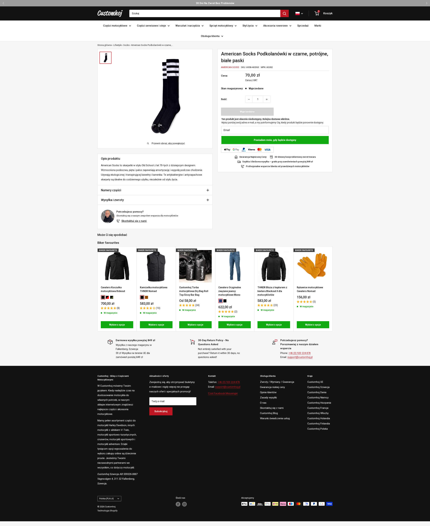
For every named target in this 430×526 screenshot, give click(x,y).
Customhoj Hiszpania (319, 402)
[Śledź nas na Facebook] (178, 504)
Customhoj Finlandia (318, 423)
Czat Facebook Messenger (223, 393)
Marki (317, 25)
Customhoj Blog (269, 413)
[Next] (333, 289)
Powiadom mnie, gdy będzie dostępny (275, 140)
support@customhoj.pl (300, 357)
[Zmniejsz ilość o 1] (248, 99)
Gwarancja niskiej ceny (272, 387)
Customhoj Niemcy (318, 397)
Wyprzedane (247, 111)
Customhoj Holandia (318, 418)
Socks (126, 45)
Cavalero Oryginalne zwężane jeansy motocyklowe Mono (229, 291)
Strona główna (104, 45)
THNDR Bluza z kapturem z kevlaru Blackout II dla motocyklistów (272, 291)
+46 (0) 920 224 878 (300, 353)
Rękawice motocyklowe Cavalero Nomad (310, 289)
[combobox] (204, 13)
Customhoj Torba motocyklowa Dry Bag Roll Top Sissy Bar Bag (193, 291)
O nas (263, 402)
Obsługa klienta (210, 36)
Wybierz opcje (117, 324)
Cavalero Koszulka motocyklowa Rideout (113, 289)
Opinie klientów (268, 392)
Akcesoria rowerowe (275, 25)
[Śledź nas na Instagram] (184, 504)
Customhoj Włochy (318, 413)
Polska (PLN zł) (106, 498)
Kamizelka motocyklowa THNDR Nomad (153, 289)
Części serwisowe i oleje (151, 25)
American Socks (230, 67)
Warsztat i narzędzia (188, 25)
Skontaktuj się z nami (134, 220)
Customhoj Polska (317, 428)
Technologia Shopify (107, 510)
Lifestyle (117, 45)
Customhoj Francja (317, 407)
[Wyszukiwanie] (284, 13)
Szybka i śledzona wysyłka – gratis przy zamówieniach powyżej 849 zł (277, 162)
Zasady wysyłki (268, 397)
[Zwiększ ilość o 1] (266, 99)
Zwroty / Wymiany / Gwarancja (277, 381)
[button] (109, 308)
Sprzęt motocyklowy (221, 25)
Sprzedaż (303, 25)
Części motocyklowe (115, 25)
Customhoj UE (315, 381)
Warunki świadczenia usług (275, 418)
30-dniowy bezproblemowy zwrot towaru (295, 157)
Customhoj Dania (316, 392)
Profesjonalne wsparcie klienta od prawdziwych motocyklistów (277, 166)
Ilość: (224, 99)
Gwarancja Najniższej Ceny (252, 157)
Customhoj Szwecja (318, 387)
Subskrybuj (160, 411)
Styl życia (248, 25)
